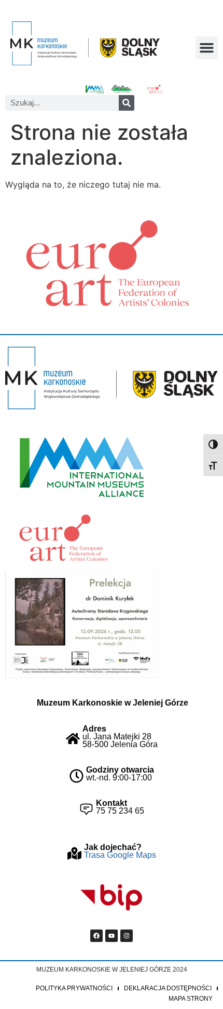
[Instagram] (126, 936)
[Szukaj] (126, 103)
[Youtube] (111, 936)
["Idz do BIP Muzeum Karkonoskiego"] (111, 898)
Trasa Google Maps (120, 855)
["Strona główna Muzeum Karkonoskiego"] (111, 378)
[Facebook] (96, 936)
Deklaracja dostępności (168, 988)
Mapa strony (191, 998)
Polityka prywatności (74, 988)
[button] (207, 47)
